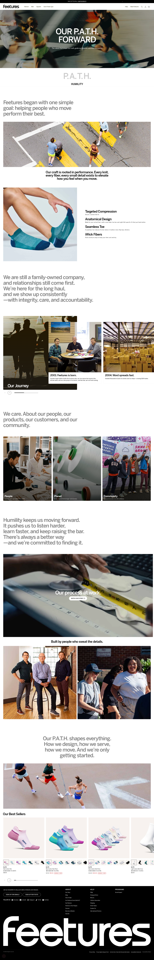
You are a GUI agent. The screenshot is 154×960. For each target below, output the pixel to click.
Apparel (38, 6)
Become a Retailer (70, 911)
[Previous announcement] (31, 1)
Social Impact (118, 892)
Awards (67, 913)
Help (126, 6)
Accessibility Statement (136, 952)
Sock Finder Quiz (48, 6)
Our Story (67, 892)
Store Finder (68, 897)
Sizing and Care (94, 895)
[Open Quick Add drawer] (41, 855)
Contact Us (93, 908)
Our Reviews (68, 903)
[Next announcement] (122, 1)
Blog (66, 895)
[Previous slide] (5, 393)
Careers (67, 908)
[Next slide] (9, 393)
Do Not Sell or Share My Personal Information (120, 952)
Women (26, 6)
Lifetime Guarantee (95, 900)
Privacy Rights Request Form (102, 952)
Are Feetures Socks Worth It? (72, 900)
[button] (149, 7)
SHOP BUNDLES (82, 1)
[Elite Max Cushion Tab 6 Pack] (108, 837)
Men (32, 6)
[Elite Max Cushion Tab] (23, 837)
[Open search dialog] (142, 7)
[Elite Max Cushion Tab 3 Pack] (66, 837)
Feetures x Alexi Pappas (71, 905)
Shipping (92, 903)
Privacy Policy (92, 952)
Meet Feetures (134, 6)
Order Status (93, 905)
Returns (92, 897)
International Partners (95, 911)
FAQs (91, 892)
